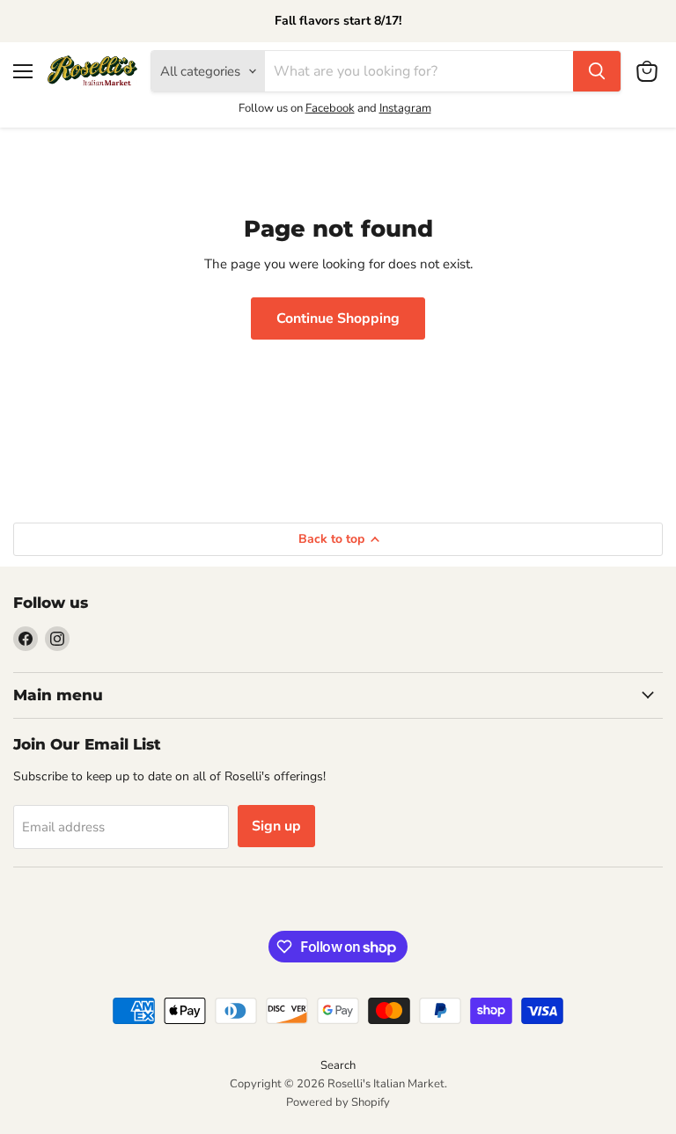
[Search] (597, 71)
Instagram (405, 108)
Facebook (330, 108)
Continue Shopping (338, 318)
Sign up (276, 826)
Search (338, 1065)
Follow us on (272, 108)
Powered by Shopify (338, 1102)
